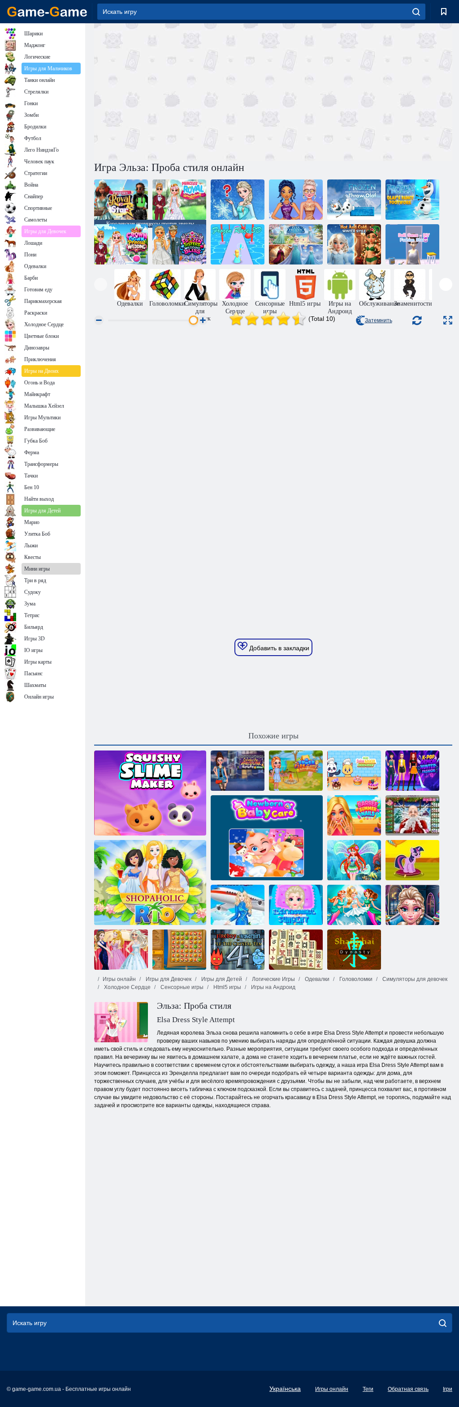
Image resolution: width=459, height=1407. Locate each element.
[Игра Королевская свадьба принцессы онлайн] (179, 199)
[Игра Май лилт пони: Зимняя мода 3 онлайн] (412, 860)
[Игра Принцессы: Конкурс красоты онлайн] (121, 949)
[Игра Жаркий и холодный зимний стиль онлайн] (354, 244)
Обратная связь (408, 1389)
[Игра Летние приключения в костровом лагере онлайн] (296, 770)
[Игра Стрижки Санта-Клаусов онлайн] (412, 815)
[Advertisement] (183, 90)
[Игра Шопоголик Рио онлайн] (150, 882)
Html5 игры (226, 987)
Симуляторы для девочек (414, 979)
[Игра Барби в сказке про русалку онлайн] (354, 905)
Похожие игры (273, 735)
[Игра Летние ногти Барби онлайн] (354, 815)
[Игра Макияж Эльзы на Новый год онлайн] (412, 905)
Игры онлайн (119, 979)
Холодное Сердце (127, 987)
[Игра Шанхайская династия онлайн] (354, 949)
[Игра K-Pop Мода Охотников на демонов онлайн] (412, 770)
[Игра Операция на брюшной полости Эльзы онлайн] (296, 905)
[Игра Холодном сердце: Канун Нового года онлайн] (296, 199)
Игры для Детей (221, 979)
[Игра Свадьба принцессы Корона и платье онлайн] (121, 244)
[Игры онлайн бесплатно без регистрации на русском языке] (47, 12)
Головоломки (355, 979)
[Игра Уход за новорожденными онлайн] (267, 837)
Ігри (447, 1389)
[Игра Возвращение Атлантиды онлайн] (179, 949)
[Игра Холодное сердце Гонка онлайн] (237, 244)
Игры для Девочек (167, 979)
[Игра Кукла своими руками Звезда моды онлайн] (412, 244)
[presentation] (100, 284)
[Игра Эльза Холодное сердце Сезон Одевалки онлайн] (296, 244)
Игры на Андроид (272, 987)
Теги (368, 1389)
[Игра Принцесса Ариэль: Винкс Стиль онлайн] (354, 860)
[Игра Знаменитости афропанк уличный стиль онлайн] (237, 770)
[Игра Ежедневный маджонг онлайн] (296, 949)
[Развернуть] (447, 320)
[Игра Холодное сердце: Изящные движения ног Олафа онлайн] (412, 199)
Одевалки (316, 979)
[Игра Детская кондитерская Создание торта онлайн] (354, 770)
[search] (416, 11)
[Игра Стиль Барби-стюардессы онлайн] (237, 905)
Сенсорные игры (181, 987)
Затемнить (378, 320)
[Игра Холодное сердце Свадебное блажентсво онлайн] (179, 244)
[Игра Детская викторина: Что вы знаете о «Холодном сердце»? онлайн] (237, 199)
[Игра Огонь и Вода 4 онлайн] (237, 949)
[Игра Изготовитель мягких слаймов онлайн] (150, 793)
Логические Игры (273, 979)
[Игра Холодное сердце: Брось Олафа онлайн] (354, 199)
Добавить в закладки (278, 648)
